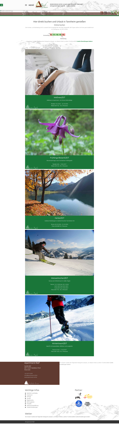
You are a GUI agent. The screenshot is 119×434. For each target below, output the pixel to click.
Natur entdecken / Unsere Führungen (34, 14)
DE (1, 5)
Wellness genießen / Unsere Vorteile (94, 14)
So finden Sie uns (34, 383)
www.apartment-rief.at (30, 377)
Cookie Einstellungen (32, 407)
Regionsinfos (30, 400)
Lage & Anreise (70, 6)
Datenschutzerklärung (32, 405)
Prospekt (29, 403)
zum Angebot (34, 107)
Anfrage (29, 396)
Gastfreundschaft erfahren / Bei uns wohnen (74, 14)
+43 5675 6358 (28, 373)
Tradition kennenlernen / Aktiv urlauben (53, 14)
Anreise (29, 398)
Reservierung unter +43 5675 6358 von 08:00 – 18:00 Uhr (66, 4)
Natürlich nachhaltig (32, 393)
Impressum (30, 395)
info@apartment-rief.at (57, 6)
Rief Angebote (30, 402)
